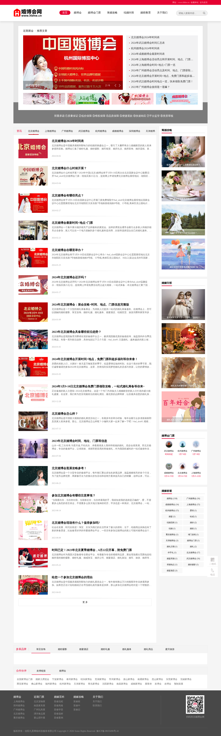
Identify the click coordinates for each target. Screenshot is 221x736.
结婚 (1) (172, 528)
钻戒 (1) (193, 516)
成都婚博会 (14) (172, 504)
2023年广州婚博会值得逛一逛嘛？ (150, 87)
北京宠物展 (39, 701)
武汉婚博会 (84, 131)
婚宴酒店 (83, 649)
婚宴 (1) (172, 516)
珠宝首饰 (40, 649)
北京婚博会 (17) (193, 552)
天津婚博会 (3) (172, 540)
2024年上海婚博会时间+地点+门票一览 (153, 64)
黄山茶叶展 (39, 718)
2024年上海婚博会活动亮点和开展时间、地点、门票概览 (163, 59)
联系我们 (97, 705)
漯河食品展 (39, 713)
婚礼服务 (126, 649)
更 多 (85, 602)
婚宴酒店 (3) (172, 570)
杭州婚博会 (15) (172, 510)
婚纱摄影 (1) (193, 564)
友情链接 (41, 671)
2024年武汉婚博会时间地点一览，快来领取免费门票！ (162, 81)
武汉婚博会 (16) (193, 558)
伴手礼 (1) (172, 552)
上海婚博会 (50, 131)
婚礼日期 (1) (172, 546)
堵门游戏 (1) (193, 534)
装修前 (76, 701)
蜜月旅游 (169, 649)
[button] (119, 85)
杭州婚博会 (101, 131)
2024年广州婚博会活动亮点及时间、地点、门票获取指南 (163, 70)
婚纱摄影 (62, 649)
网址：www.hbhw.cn (180, 2)
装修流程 (58, 701)
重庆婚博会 (19, 718)
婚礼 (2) (193, 546)
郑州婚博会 (19, 705)
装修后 (76, 709)
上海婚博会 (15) (193, 504)
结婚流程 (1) (172, 522)
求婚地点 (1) (172, 564)
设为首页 (204, 2)
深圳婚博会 (134, 131)
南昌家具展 (39, 705)
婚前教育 (145, 12)
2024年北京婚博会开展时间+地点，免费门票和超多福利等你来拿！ (163, 76)
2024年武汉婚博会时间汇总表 (148, 42)
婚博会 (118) (172, 498)
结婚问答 (129, 12)
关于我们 (162, 12)
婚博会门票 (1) (193, 540)
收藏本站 (195, 2)
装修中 (76, 705)
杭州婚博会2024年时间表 (145, 48)
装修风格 (58, 705)
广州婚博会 (67, 131)
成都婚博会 (117, 131)
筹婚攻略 (112, 12)
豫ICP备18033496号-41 (107, 731)
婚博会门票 (94, 12)
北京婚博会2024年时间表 (145, 37)
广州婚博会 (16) (193, 498)
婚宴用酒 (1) (172, 558)
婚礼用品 (148, 649)
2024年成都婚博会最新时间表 (148, 53)
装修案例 (58, 718)
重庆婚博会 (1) (172, 534)
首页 (64, 12)
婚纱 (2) (193, 522)
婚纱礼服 (105, 649)
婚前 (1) (193, 528)
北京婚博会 (33, 131)
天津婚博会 (151, 131)
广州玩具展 (39, 709)
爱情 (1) (193, 510)
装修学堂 (58, 709)
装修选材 (58, 713)
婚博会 (78, 12)
